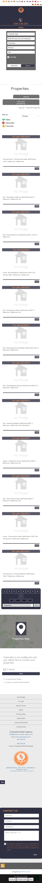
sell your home (21, 706)
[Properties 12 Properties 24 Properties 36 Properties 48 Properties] (18, 605)
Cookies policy (21, 727)
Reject (31, 879)
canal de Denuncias (21, 722)
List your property (21, 102)
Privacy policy (21, 714)
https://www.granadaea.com (21, 737)
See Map (13, 57)
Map (2, 782)
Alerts (26, 96)
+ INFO (37, 168)
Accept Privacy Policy (13, 679)
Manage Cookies (22, 879)
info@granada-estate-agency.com (21, 734)
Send (21, 673)
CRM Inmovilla (25, 872)
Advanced (14, 65)
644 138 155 (21, 739)
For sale (21, 701)
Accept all (12, 879)
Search (28, 65)
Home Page (21, 697)
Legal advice (21, 718)
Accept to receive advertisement (17, 682)
